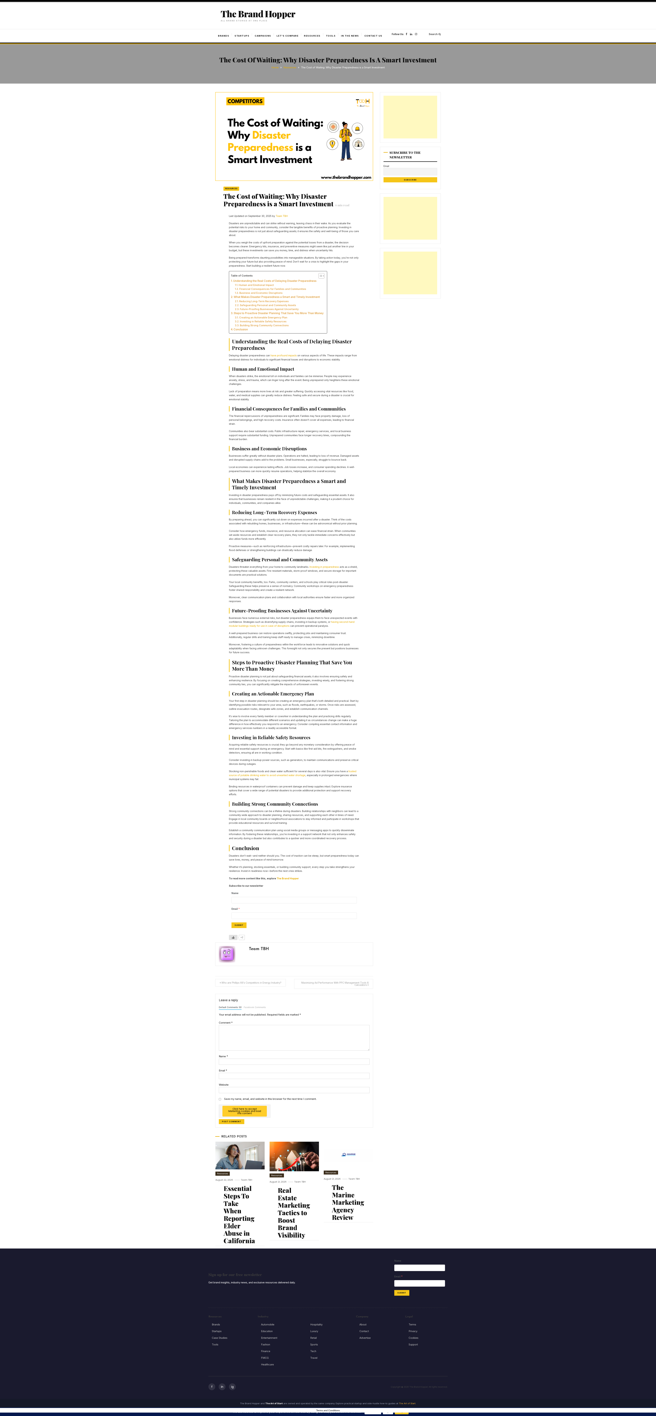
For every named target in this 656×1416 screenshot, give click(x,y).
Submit (239, 925)
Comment (226, 1022)
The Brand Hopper (258, 13)
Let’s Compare (288, 35)
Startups (242, 35)
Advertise (365, 1337)
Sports (314, 1344)
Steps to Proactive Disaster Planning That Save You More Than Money (279, 313)
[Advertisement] (410, 117)
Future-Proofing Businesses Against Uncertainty (269, 309)
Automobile (267, 1324)
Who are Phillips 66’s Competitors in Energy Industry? (251, 982)
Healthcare (267, 1364)
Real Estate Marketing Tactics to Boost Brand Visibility (294, 1212)
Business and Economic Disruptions (261, 292)
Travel (313, 1357)
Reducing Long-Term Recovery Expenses (264, 301)
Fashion (265, 1344)
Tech (313, 1351)
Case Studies (219, 1337)
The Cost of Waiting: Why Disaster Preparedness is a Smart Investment (286, 200)
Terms (412, 1324)
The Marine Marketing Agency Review (348, 1202)
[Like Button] (233, 937)
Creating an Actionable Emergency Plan (263, 317)
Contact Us (373, 35)
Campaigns (263, 35)
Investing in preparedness (324, 566)
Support (413, 1344)
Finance (265, 1351)
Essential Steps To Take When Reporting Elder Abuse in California (239, 1214)
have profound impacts (284, 355)
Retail (313, 1337)
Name (223, 1056)
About (362, 1324)
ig (232, 1386)
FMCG (265, 1357)
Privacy (413, 1331)
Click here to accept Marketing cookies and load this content (244, 1111)
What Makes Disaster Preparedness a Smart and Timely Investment (277, 297)
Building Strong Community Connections (264, 325)
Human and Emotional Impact (256, 285)
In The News (350, 35)
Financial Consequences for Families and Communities (272, 288)
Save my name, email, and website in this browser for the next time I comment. (270, 1098)
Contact (364, 1331)
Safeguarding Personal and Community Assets (268, 305)
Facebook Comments (255, 1007)
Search (433, 34)
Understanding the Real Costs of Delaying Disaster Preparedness (274, 281)
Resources (312, 35)
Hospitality (316, 1324)
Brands (223, 35)
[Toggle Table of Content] (320, 276)
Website (224, 1084)
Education (267, 1331)
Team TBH (282, 215)
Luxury (314, 1331)
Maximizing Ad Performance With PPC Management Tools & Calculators (335, 983)
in (222, 1386)
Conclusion (241, 329)
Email (223, 1070)
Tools (331, 35)
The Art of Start (407, 1403)
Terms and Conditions (328, 1410)
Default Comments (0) (230, 1007)
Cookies (413, 1337)
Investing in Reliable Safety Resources (263, 321)
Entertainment (269, 1337)
